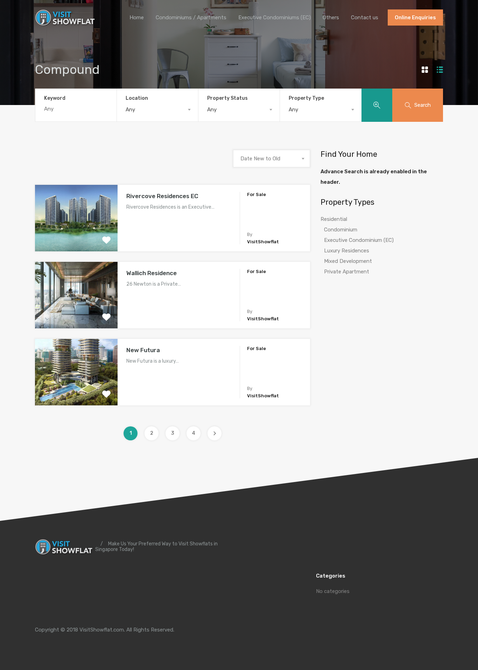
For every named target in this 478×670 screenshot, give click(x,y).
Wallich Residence (151, 273)
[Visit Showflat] (66, 23)
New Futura (143, 350)
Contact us (364, 17)
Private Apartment (346, 271)
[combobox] (157, 109)
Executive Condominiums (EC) (274, 17)
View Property (76, 238)
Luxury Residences (346, 250)
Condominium (340, 229)
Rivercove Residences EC (162, 196)
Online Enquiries (415, 17)
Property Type (306, 98)
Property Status (227, 98)
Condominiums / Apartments (191, 17)
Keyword (54, 98)
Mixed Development (348, 261)
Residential (334, 219)
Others (331, 17)
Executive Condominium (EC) (359, 240)
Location (137, 98)
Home (136, 17)
